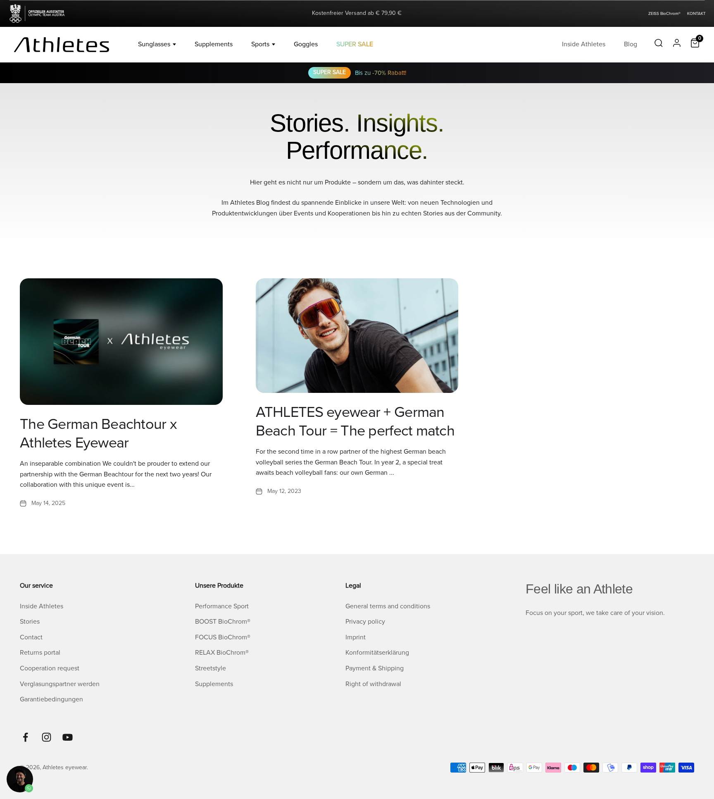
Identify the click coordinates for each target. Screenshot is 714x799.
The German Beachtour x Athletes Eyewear (98, 433)
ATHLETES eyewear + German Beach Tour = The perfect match (355, 421)
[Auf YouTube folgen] (67, 737)
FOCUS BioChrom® (222, 637)
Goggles (306, 44)
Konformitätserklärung (377, 652)
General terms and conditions (387, 606)
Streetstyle (210, 668)
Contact (31, 637)
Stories (30, 621)
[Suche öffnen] (659, 45)
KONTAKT (696, 13)
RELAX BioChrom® (222, 652)
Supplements (214, 44)
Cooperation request (49, 668)
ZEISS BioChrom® (664, 13)
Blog (630, 44)
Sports (260, 44)
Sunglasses (154, 44)
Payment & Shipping (374, 668)
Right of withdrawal (373, 684)
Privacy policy (365, 621)
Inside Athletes (583, 44)
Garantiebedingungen (51, 699)
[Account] (677, 45)
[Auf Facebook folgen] (25, 737)
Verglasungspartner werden (60, 684)
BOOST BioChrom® (222, 621)
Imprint (355, 637)
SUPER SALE (354, 44)
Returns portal (40, 652)
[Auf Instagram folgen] (46, 737)
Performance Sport (222, 606)
